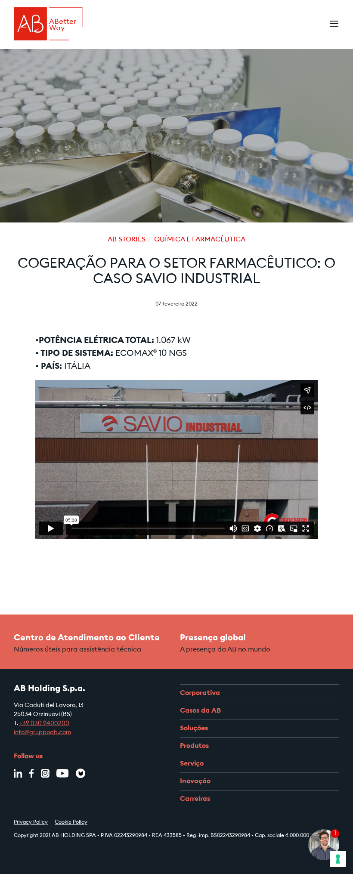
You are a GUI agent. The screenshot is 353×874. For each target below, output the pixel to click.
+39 (25, 724)
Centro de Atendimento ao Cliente (87, 638)
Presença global (213, 638)
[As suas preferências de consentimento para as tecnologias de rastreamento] (338, 859)
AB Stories (127, 239)
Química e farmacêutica (199, 239)
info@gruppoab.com (42, 733)
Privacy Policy (31, 822)
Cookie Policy (71, 822)
